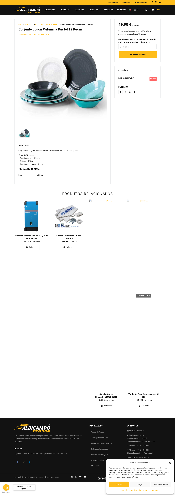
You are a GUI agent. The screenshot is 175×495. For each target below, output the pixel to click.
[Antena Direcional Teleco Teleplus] (69, 216)
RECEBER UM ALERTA (138, 54)
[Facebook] (152, 2)
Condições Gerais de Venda (131, 490)
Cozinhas (39, 24)
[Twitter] (125, 92)
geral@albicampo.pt (136, 431)
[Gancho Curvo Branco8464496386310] (106, 296)
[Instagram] (156, 2)
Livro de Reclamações (99, 455)
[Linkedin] (160, 2)
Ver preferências (161, 484)
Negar (140, 484)
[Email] (135, 92)
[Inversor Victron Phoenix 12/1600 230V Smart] (31, 216)
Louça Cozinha (51, 24)
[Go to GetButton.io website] (6, 492)
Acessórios (28, 24)
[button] (170, 462)
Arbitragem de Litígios (99, 438)
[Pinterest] (130, 92)
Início (20, 24)
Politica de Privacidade (150, 490)
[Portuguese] (130, 9)
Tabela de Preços (97, 432)
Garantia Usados (97, 460)
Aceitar (119, 484)
